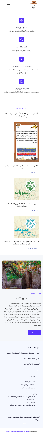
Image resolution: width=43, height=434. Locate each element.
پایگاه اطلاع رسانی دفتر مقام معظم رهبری (21, 396)
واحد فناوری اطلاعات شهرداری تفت (17, 431)
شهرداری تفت (33, 347)
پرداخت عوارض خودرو (21, 47)
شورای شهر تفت (21, 27)
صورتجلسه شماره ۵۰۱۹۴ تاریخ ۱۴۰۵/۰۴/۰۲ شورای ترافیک (21, 205)
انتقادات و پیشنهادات (28, 384)
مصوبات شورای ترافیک (21, 88)
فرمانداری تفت (30, 399)
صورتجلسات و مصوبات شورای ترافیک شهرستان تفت (21, 92)
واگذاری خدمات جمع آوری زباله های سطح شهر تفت (21, 167)
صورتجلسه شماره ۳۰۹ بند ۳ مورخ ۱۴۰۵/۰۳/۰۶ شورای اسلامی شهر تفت (21, 243)
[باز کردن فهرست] (8, 4)
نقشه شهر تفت (30, 381)
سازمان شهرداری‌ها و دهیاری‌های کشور (22, 405)
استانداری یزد (30, 402)
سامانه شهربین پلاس (28, 388)
